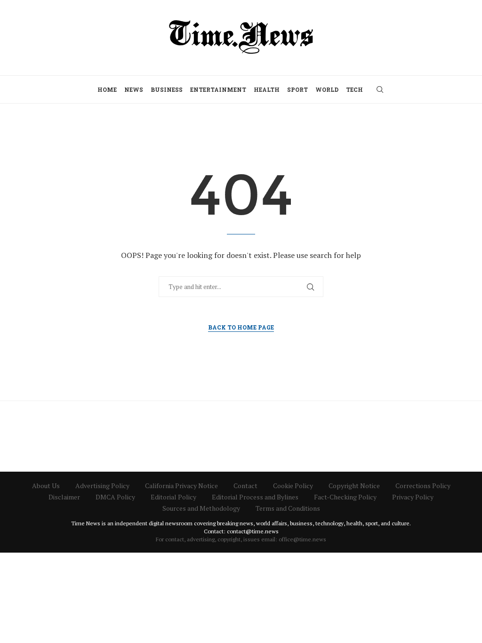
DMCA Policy (115, 496)
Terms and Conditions (288, 508)
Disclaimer (64, 496)
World (326, 89)
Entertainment (218, 89)
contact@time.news (253, 531)
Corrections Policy (422, 485)
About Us (46, 485)
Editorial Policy (173, 496)
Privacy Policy (413, 496)
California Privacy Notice (181, 485)
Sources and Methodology (201, 508)
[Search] (380, 89)
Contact (245, 485)
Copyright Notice (354, 485)
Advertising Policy (102, 485)
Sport (297, 89)
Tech (354, 89)
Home (107, 89)
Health (267, 89)
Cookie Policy (293, 485)
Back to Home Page (241, 327)
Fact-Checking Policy (345, 496)
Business (167, 89)
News (133, 89)
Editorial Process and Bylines (255, 496)
